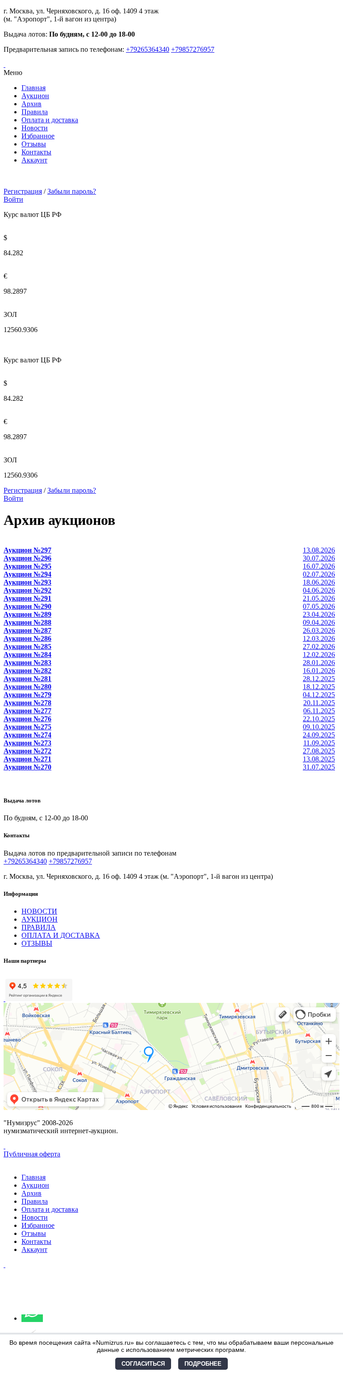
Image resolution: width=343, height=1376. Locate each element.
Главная (33, 87)
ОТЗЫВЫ (36, 943)
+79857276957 (192, 49)
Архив (31, 104)
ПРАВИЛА (38, 927)
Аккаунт (34, 160)
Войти (13, 199)
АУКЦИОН (39, 919)
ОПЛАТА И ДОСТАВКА (60, 935)
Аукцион (35, 96)
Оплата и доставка (49, 120)
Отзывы (33, 144)
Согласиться (143, 1363)
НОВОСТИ (39, 911)
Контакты (36, 152)
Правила (34, 112)
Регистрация (23, 191)
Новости (34, 128)
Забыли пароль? (71, 191)
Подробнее (203, 1363)
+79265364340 (147, 49)
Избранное (37, 136)
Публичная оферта (32, 1154)
